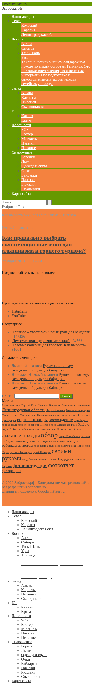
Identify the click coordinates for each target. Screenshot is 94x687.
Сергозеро (84, 415)
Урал (25, 57)
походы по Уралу (44, 445)
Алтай (26, 44)
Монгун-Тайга (10, 415)
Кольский (29, 25)
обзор (49, 435)
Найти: (7, 396)
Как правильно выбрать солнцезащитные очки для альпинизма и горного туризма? (44, 244)
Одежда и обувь (34, 166)
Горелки (28, 157)
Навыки (28, 143)
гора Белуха (81, 420)
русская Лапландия (21, 452)
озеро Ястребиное (69, 436)
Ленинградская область (23, 409)
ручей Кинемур (42, 452)
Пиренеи (28, 102)
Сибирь (27, 48)
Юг (14, 111)
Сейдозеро (71, 415)
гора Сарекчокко (60, 424)
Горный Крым (29, 405)
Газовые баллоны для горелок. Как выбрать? (49, 345)
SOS (25, 129)
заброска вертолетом (33, 429)
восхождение (61, 419)
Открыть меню (14, 4)
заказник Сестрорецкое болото (64, 429)
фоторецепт (11, 471)
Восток (17, 39)
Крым (26, 120)
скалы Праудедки (59, 459)
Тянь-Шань (30, 53)
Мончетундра (28, 415)
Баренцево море (11, 405)
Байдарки (29, 175)
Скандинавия (32, 107)
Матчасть (29, 139)
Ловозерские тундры (78, 410)
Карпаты (28, 97)
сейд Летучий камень (34, 459)
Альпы (27, 93)
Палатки (28, 180)
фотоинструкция (30, 465)
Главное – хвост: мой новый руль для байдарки (51, 332)
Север (16, 21)
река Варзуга (62, 445)
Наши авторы (23, 16)
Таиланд (55, 73)
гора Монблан (26, 424)
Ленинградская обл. (37, 35)
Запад (16, 88)
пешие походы (57, 441)
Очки (25, 171)
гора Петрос (42, 424)
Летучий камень (55, 410)
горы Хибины (11, 429)
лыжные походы (21, 435)
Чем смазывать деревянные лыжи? (41, 341)
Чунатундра (9, 420)
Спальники (30, 189)
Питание (28, 148)
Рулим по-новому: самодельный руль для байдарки (42, 368)
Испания (43, 405)
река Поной (77, 445)
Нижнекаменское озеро (50, 415)
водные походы (32, 419)
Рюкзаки (28, 184)
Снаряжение (22, 152)
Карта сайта (21, 194)
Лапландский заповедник (75, 405)
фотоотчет (61, 465)
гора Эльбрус (80, 424)
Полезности (21, 125)
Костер (27, 134)
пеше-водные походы (31, 441)
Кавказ (27, 116)
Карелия (28, 30)
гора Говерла (9, 424)
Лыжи (26, 161)
